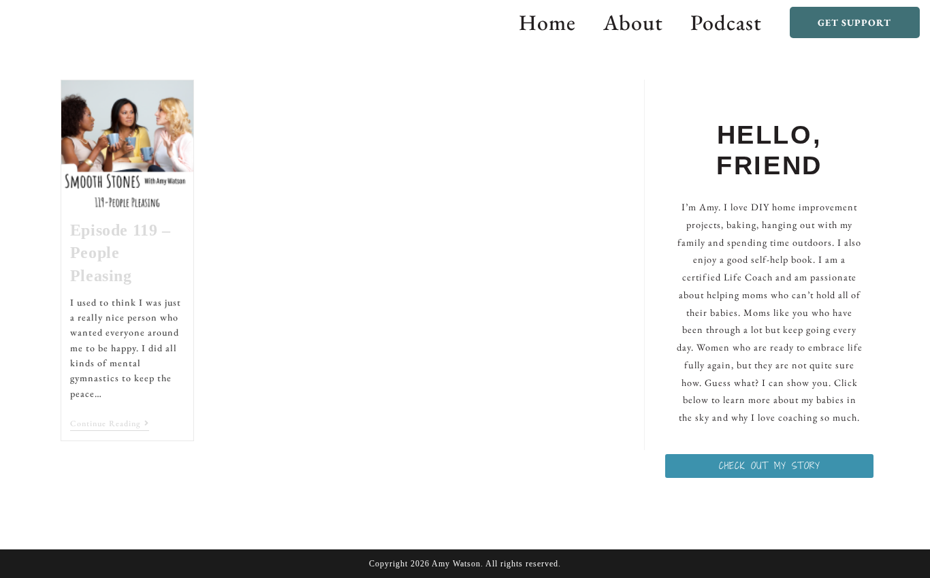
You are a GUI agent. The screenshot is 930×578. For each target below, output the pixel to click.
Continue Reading (109, 424)
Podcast (726, 22)
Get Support (854, 22)
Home (547, 22)
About (633, 22)
